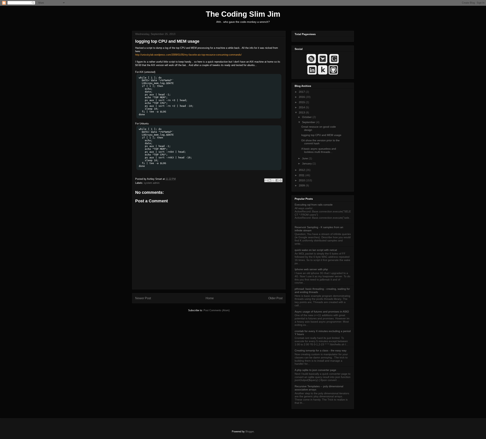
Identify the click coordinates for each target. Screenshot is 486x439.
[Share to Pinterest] (280, 180)
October (307, 117)
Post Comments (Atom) (217, 310)
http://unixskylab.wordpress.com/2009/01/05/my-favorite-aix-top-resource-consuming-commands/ (188, 54)
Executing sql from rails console (314, 204)
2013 (302, 112)
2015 (302, 102)
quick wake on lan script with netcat (316, 249)
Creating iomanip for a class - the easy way (320, 350)
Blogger (249, 431)
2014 (302, 107)
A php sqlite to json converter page (315, 369)
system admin (151, 182)
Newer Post (143, 298)
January (307, 163)
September (309, 122)
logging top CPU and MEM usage (167, 41)
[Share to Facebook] (277, 180)
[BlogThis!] (270, 180)
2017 (302, 91)
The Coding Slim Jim (243, 14)
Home (210, 298)
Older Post (275, 298)
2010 (302, 180)
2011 (302, 175)
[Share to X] (273, 180)
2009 (302, 185)
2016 (302, 96)
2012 (302, 169)
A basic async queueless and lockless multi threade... (318, 150)
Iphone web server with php (311, 269)
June (305, 158)
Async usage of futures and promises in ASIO (322, 311)
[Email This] (266, 180)
